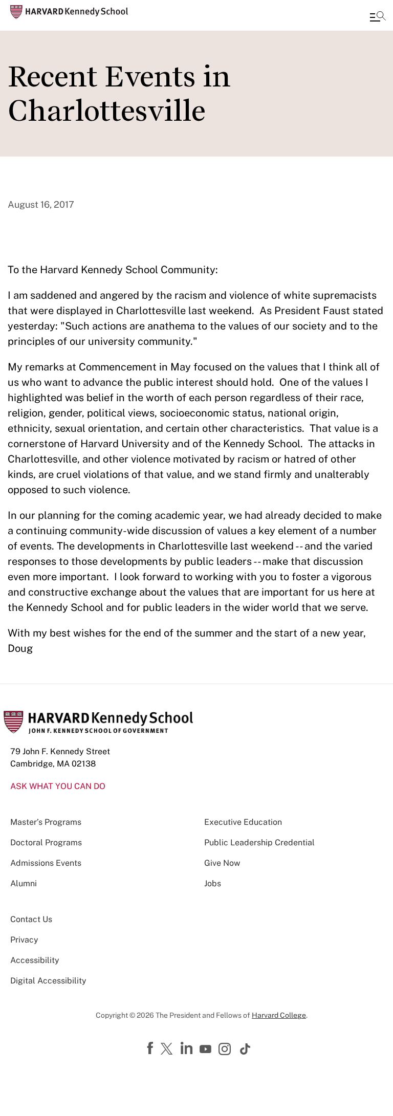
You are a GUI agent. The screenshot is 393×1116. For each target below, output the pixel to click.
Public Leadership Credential (259, 842)
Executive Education (243, 822)
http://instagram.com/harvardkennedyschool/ (226, 1050)
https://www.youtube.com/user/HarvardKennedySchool (206, 1049)
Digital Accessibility (48, 981)
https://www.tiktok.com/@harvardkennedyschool (245, 1049)
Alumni (23, 883)
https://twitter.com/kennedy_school (168, 1049)
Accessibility (34, 960)
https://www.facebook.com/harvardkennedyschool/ (151, 1048)
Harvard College (279, 1015)
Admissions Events (45, 863)
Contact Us (31, 919)
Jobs (212, 883)
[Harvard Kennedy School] (69, 12)
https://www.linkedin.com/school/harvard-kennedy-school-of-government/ (187, 1048)
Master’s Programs (45, 822)
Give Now (222, 863)
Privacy (24, 940)
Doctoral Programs (46, 842)
